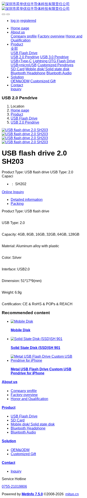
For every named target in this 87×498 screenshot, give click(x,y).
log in (15, 21)
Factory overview (24, 395)
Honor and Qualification (29, 399)
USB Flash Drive (24, 118)
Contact (8, 463)
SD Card (18, 420)
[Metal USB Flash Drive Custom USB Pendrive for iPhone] (48, 360)
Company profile (24, 391)
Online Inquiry (13, 192)
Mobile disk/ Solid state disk (33, 424)
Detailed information (27, 199)
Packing (17, 203)
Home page (20, 28)
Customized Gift (23, 454)
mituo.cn (72, 494)
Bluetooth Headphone (28, 428)
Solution (9, 441)
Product (17, 114)
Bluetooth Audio (23, 432)
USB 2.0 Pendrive (25, 122)
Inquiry (16, 471)
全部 (14, 48)
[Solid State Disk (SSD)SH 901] (36, 339)
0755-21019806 (14, 486)
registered (28, 21)
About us (9, 382)
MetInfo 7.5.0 (32, 494)
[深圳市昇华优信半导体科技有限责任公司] (43, 6)
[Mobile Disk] (22, 321)
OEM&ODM (20, 450)
